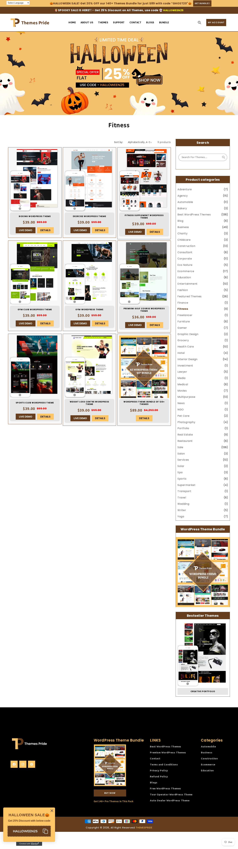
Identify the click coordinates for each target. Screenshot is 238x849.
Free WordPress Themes (165, 788)
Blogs (153, 782)
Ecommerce (185, 271)
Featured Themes (189, 296)
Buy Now (109, 793)
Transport (184, 491)
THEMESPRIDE (144, 827)
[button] (199, 22)
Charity (182, 233)
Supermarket (186, 485)
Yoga (180, 516)
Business (183, 227)
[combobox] (202, 157)
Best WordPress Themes (194, 215)
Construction (186, 246)
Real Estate (185, 434)
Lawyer (182, 372)
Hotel (181, 353)
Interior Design (187, 359)
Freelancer (185, 315)
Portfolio (183, 428)
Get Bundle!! (202, 3)
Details (45, 230)
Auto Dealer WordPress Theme (169, 800)
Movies (182, 391)
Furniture (183, 321)
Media (181, 378)
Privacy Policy (159, 770)
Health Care (185, 346)
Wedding (183, 504)
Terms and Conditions (164, 764)
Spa (180, 472)
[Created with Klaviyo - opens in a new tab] (29, 844)
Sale (180, 447)
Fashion (182, 290)
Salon (181, 453)
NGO (180, 409)
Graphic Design (187, 334)
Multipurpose (186, 397)
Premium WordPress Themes (168, 752)
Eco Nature (185, 265)
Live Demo (25, 230)
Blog (180, 221)
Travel (181, 497)
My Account (216, 22)
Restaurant (185, 441)
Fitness (182, 309)
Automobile (185, 202)
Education (184, 277)
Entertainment (187, 284)
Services (183, 460)
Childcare (184, 240)
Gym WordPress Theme (89, 309)
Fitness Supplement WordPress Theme (144, 216)
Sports (182, 479)
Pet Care (183, 416)
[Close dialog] (52, 811)
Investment (185, 365)
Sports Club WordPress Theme (35, 402)
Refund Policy (159, 776)
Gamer (182, 328)
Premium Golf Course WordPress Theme (144, 309)
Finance (182, 303)
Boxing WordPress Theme (35, 216)
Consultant (185, 252)
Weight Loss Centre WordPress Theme (89, 403)
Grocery (183, 340)
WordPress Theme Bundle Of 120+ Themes (144, 403)
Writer (181, 510)
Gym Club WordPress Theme (35, 309)
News (181, 403)
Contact (155, 758)
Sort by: (118, 142)
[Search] (223, 157)
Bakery (182, 208)
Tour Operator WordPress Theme (171, 794)
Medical (182, 384)
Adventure (184, 189)
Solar (180, 466)
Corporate (184, 258)
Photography (186, 422)
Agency (182, 196)
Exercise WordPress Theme (89, 216)
